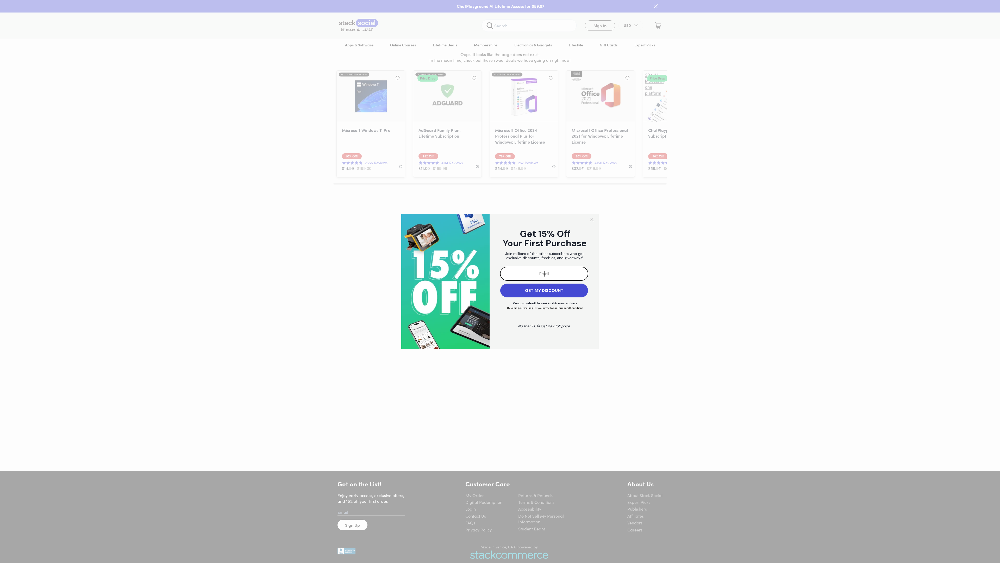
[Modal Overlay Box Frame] (500, 281)
